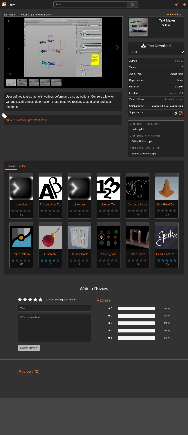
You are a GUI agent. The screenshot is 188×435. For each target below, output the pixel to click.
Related (11, 166)
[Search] (132, 4)
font (25, 120)
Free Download (158, 46)
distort (18, 120)
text (37, 120)
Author (22, 166)
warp (44, 120)
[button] (12, 4)
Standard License (173, 99)
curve (9, 120)
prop (31, 120)
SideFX (179, 61)
